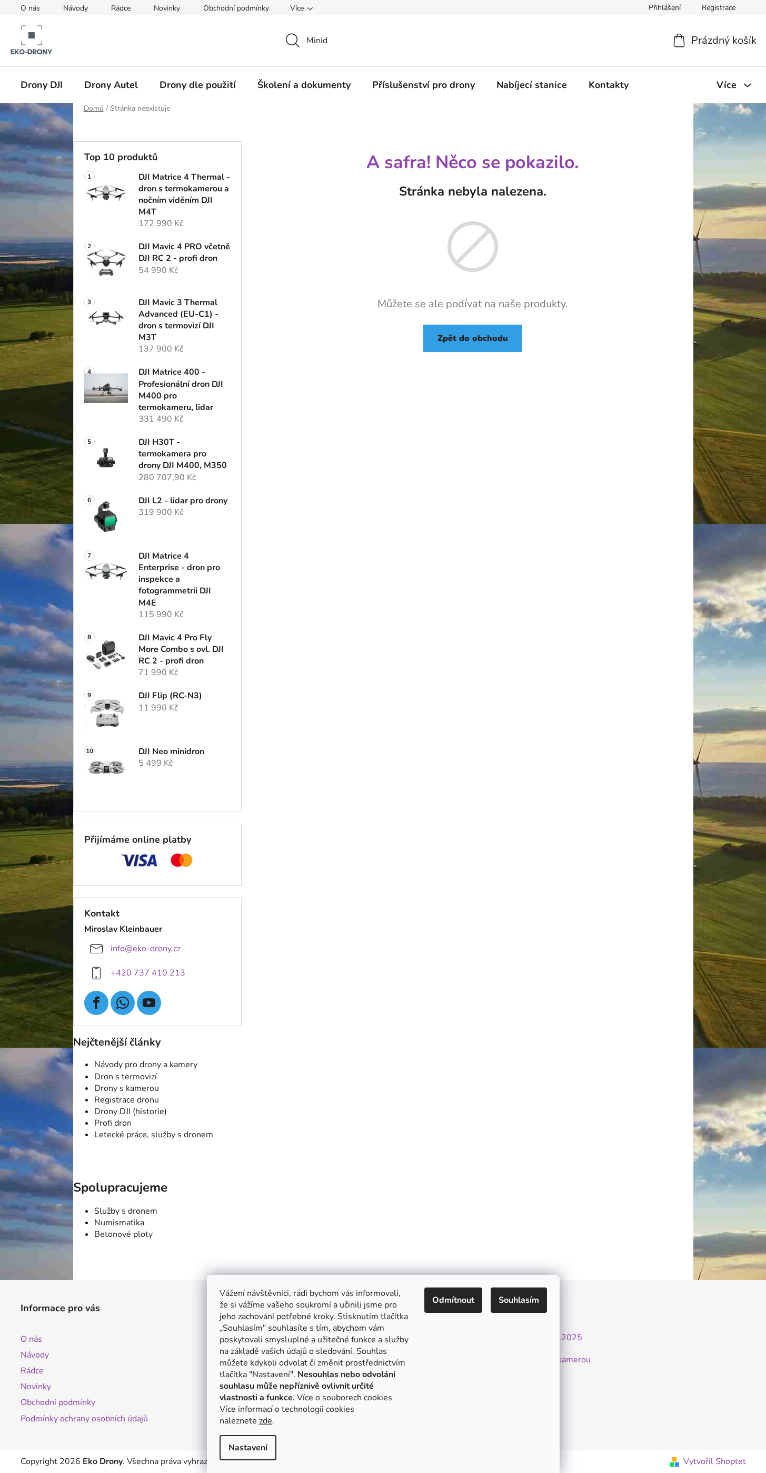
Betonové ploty (123, 1234)
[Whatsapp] (123, 1003)
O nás (30, 8)
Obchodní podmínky (236, 8)
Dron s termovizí (125, 1076)
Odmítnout (453, 1300)
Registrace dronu (126, 1100)
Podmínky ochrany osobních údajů (84, 1419)
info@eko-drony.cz (146, 948)
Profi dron (113, 1123)
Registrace (718, 8)
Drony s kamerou (126, 1088)
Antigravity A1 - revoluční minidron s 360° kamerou (492, 1360)
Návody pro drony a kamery (145, 1064)
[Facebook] (96, 1003)
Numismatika (119, 1222)
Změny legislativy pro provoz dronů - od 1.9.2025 (488, 1338)
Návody (75, 8)
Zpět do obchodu (472, 338)
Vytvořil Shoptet (714, 1461)
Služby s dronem (125, 1211)
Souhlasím (519, 1300)
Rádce (121, 8)
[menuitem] (41, 85)
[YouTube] (149, 1003)
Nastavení (247, 1448)
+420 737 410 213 (148, 973)
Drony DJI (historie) (130, 1111)
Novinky (167, 8)
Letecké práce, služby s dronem (153, 1134)
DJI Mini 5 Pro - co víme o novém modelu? (473, 1382)
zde (265, 1421)
